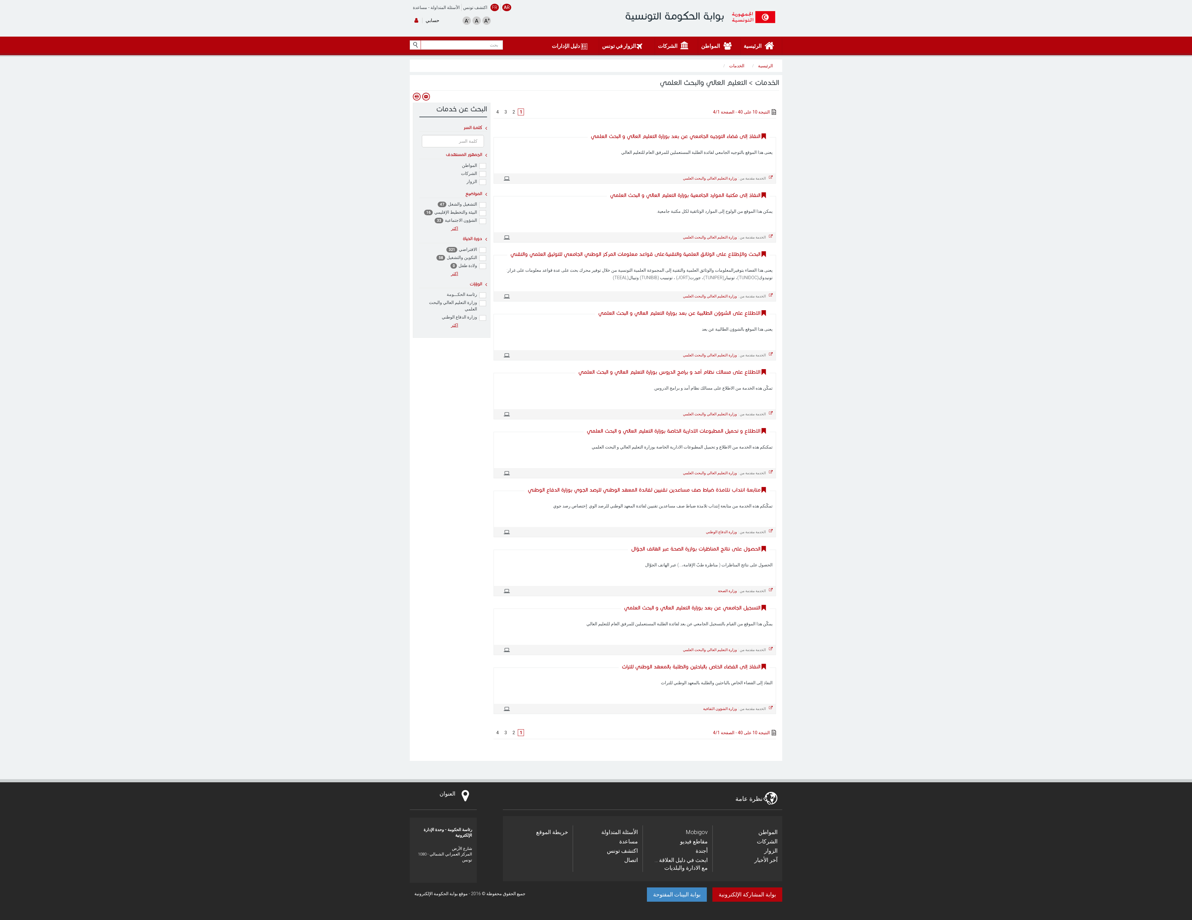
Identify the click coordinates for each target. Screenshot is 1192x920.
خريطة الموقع (552, 832)
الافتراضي (463, 249)
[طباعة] (417, 96)
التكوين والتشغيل (458, 257)
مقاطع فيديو (694, 841)
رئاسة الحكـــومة (462, 294)
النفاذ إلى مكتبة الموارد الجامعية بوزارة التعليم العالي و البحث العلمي (685, 195)
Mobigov (697, 832)
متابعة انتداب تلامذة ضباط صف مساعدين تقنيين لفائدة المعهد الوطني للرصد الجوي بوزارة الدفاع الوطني (644, 490)
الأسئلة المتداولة (445, 7)
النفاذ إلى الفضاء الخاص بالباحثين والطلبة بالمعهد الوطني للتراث (691, 666)
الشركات (469, 173)
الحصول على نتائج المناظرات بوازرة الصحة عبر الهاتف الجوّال (696, 549)
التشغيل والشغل (458, 204)
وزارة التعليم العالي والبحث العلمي (453, 305)
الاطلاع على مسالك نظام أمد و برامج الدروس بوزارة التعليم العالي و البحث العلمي (669, 372)
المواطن (469, 165)
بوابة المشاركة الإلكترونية (747, 894)
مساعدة (420, 7)
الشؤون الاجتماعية (457, 220)
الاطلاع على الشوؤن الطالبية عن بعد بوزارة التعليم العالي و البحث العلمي (679, 313)
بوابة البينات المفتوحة (677, 894)
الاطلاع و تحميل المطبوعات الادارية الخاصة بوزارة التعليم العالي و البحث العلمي (674, 431)
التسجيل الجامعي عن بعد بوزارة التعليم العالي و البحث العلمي (692, 608)
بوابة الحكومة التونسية (674, 16)
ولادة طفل (465, 265)
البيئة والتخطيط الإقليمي (451, 212)
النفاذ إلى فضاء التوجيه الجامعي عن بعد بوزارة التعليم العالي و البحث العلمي (676, 136)
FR (494, 7)
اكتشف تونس (475, 7)
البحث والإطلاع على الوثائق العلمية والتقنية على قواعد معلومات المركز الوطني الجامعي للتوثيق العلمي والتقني (635, 254)
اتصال (631, 860)
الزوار (472, 181)
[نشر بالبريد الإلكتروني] (426, 96)
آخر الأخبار (766, 860)
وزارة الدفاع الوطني (459, 317)
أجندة (702, 850)
